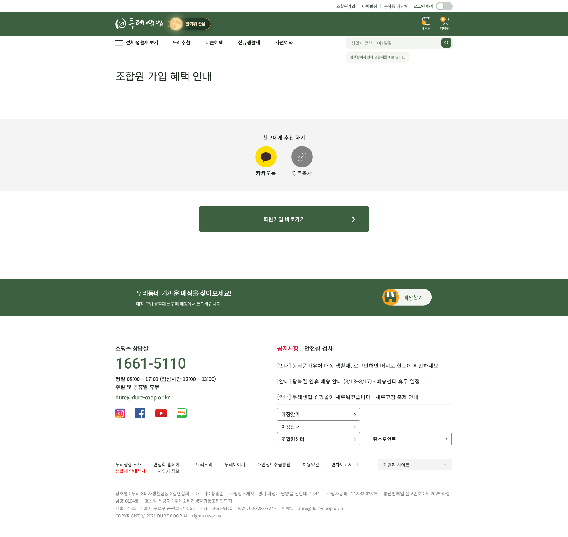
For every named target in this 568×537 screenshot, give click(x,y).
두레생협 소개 (128, 464)
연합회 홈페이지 (169, 464)
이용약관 (311, 464)
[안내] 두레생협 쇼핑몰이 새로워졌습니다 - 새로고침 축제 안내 (348, 397)
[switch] (444, 6)
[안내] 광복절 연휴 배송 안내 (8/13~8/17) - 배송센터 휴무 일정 (348, 381)
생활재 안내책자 (130, 471)
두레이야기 (235, 464)
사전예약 (284, 43)
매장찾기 (290, 414)
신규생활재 (249, 43)
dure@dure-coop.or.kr (142, 397)
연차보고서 (341, 464)
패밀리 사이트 (396, 465)
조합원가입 (345, 6)
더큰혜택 (214, 43)
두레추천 (181, 43)
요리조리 (204, 464)
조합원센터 (292, 439)
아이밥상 (369, 6)
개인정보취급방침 (274, 464)
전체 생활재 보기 (142, 43)
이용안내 (290, 426)
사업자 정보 (169, 471)
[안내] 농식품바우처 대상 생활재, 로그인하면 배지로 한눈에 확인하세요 (357, 365)
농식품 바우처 (396, 6)
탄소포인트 (384, 439)
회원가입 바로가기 (284, 219)
